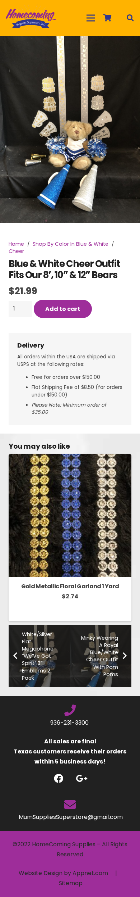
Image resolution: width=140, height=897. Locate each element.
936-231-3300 (70, 723)
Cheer (16, 251)
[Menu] (91, 18)
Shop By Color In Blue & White (70, 244)
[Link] (31, 18)
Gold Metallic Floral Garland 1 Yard (70, 586)
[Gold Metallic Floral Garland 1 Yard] (70, 459)
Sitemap (71, 883)
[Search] (129, 18)
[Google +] (81, 778)
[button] (128, 47)
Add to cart (62, 309)
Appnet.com (90, 873)
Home (16, 244)
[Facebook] (58, 778)
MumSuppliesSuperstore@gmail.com (70, 817)
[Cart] (107, 18)
